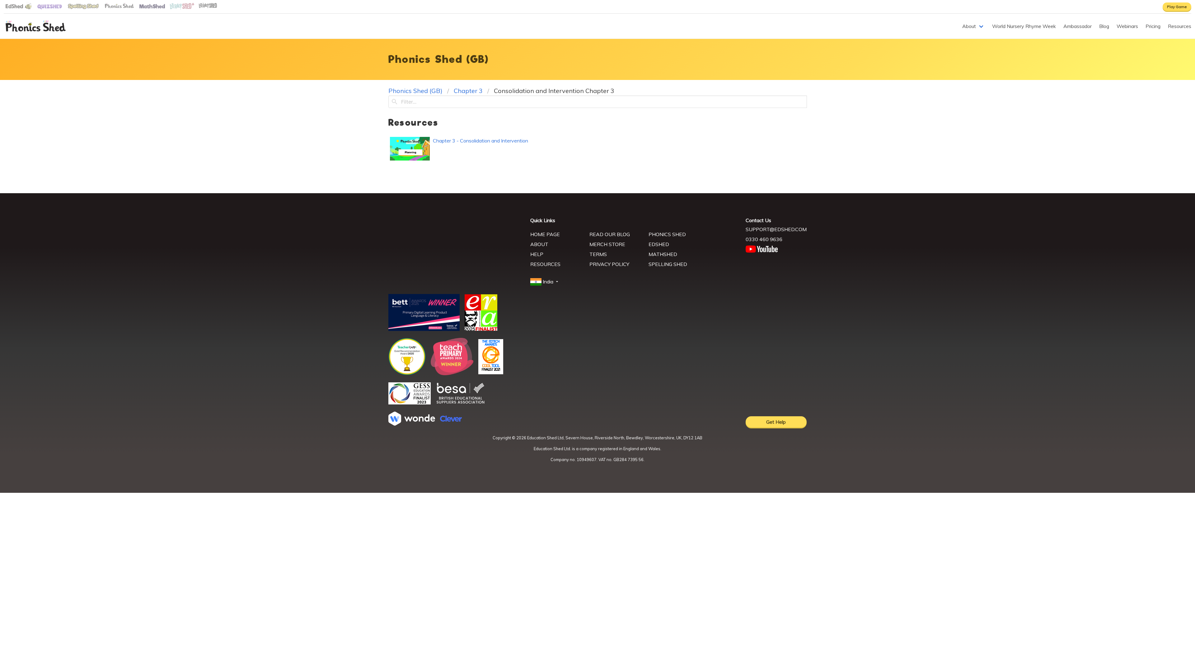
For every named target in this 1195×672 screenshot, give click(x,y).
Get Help (776, 422)
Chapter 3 (468, 91)
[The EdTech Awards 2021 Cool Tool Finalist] (490, 372)
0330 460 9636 (764, 239)
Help (536, 254)
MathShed (663, 254)
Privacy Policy (609, 264)
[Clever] (451, 420)
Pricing (1153, 26)
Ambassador (1077, 26)
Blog (1104, 26)
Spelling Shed (668, 264)
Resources (1179, 26)
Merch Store (607, 244)
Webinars (1127, 26)
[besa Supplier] (460, 403)
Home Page (545, 234)
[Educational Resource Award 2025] (481, 329)
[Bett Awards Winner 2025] (424, 329)
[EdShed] (455, 245)
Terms (598, 254)
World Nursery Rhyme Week (1024, 26)
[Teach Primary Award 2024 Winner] (452, 373)
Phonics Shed (667, 234)
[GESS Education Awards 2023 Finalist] (409, 402)
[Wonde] (411, 424)
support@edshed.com (776, 229)
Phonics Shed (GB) (415, 91)
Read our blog (609, 234)
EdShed (659, 244)
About (969, 26)
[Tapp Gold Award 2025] (407, 373)
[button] (545, 282)
